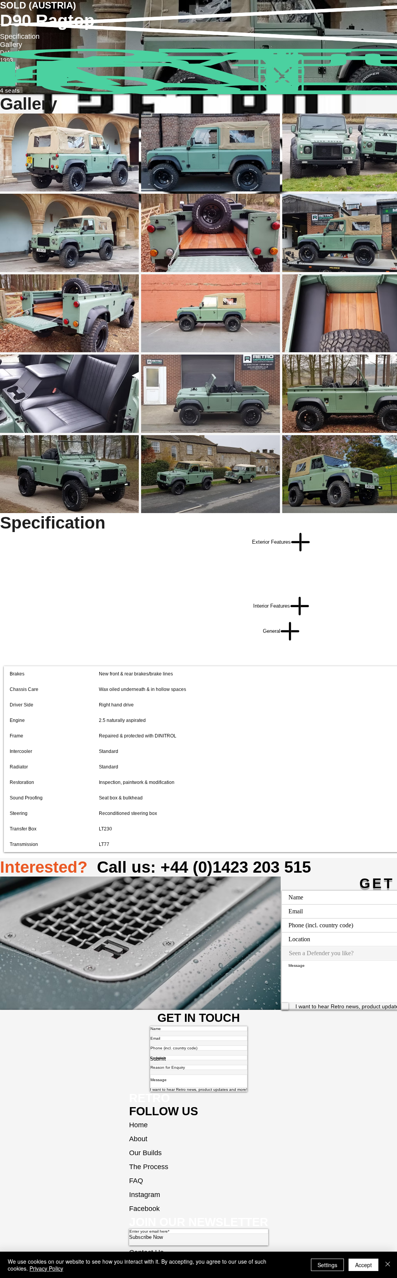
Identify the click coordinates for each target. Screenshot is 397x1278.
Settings (327, 1265)
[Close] (387, 1265)
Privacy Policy (46, 1268)
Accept (363, 1265)
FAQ (136, 1181)
